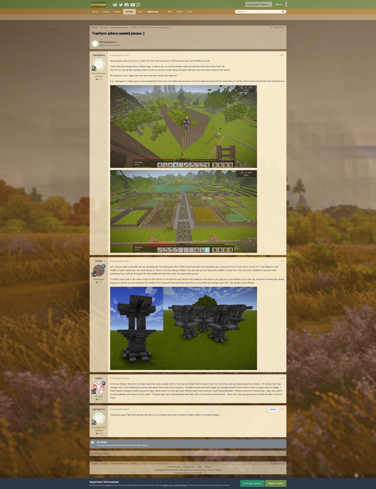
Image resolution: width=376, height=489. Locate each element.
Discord (127, 4)
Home (95, 11)
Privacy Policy (174, 466)
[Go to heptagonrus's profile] (95, 43)
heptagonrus (110, 42)
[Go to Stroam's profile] (99, 270)
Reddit (115, 4)
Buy (140, 11)
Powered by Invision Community (188, 473)
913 (100, 399)
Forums (129, 11)
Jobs (199, 466)
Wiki (170, 11)
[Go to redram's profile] (99, 387)
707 (100, 282)
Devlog (106, 11)
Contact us (188, 466)
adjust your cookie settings (175, 485)
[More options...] (282, 55)
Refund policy (200, 470)
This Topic (271, 11)
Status (207, 466)
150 (100, 79)
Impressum (188, 470)
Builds (117, 45)
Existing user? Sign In (257, 4)
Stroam (99, 261)
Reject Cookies (275, 483)
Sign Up (278, 4)
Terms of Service (215, 470)
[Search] (283, 12)
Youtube (133, 4)
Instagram (138, 4)
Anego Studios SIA (174, 470)
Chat (189, 11)
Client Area (152, 11)
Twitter (121, 4)
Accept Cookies (254, 483)
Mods (179, 11)
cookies (107, 485)
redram (98, 378)
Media (117, 11)
